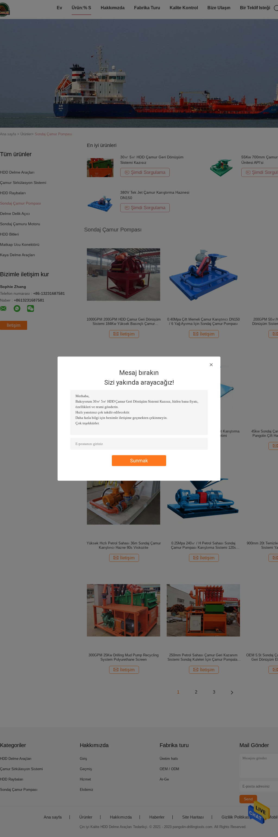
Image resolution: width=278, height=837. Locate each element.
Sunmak (139, 460)
